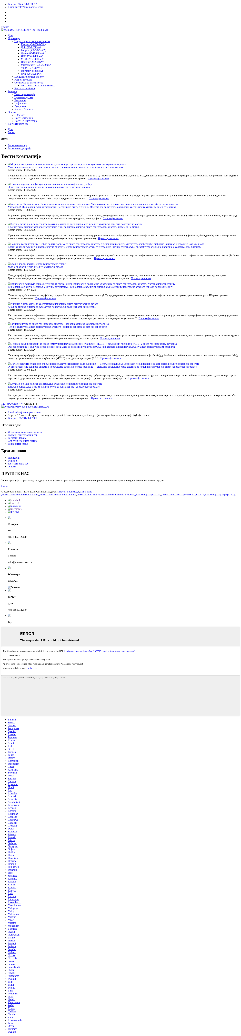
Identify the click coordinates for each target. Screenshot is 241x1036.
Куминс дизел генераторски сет (142, 494)
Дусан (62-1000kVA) (32, 53)
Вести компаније (23, 118)
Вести (11, 132)
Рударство (20, 106)
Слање (5, 486)
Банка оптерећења (24, 88)
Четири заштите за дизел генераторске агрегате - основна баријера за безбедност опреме (57, 326)
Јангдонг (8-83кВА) (32, 70)
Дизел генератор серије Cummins (57, 494)
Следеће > (14, 403)
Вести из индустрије (25, 120)
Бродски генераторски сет (29, 76)
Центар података (23, 97)
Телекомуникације (24, 94)
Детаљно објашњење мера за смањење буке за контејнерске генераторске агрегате (54, 386)
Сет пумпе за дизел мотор (28, 82)
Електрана (20, 100)
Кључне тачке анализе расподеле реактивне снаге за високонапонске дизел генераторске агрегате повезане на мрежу (73, 227)
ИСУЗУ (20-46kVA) (32, 56)
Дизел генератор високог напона (19, 494)
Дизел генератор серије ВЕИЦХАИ (181, 494)
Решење (12, 91)
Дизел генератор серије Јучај (219, 494)
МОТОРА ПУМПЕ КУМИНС (38, 85)
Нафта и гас (21, 103)
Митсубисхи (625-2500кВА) (36, 65)
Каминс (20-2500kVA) (33, 44)
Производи (14, 38)
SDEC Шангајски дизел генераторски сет (100, 494)
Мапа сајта (86, 491)
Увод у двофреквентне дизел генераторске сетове (35, 266)
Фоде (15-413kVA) (31, 67)
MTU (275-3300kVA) (32, 59)
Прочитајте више (98, 178)
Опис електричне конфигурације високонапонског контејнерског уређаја (49, 187)
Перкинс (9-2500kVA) (33, 62)
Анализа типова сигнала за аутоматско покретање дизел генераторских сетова (52, 306)
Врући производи (69, 491)
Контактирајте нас (18, 123)
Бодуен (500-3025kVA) (33, 50)
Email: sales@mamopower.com (24, 412)
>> (21, 403)
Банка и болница (23, 109)
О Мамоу (19, 115)
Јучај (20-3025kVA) (31, 73)
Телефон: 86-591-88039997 (22, 418)
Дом (10, 35)
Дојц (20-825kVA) (31, 47)
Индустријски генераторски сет (32, 41)
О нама (12, 112)
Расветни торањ (23, 79)
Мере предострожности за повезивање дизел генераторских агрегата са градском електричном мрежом (65, 167)
